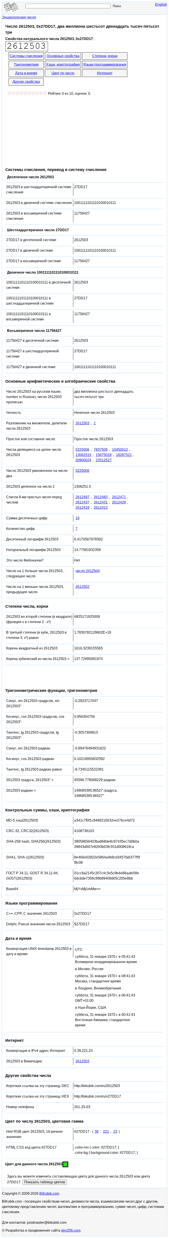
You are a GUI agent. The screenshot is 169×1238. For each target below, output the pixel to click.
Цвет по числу (62, 73)
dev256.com (70, 1230)
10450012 (120, 449)
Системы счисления (26, 56)
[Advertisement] (42, 129)
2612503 (82, 423)
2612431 (101, 502)
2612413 (101, 507)
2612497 (82, 497)
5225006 (82, 449)
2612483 (101, 497)
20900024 (83, 460)
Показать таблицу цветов (44, 1182)
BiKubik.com (49, 1193)
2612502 (82, 587)
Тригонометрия (26, 64)
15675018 (104, 455)
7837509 (101, 449)
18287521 (124, 455)
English (161, 4)
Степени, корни (105, 56)
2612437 (82, 502)
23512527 (104, 460)
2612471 (119, 497)
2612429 (119, 502)
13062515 (83, 455)
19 (77, 518)
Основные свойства (63, 56)
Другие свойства (26, 82)
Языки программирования (104, 64)
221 (106, 1131)
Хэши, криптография (63, 64)
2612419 (82, 507)
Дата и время (26, 73)
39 (97, 1131)
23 (115, 1131)
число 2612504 (87, 571)
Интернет (104, 73)
